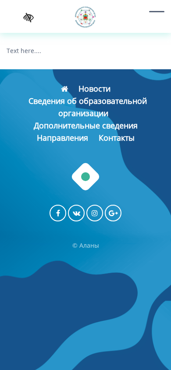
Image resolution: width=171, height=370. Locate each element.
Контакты (117, 137)
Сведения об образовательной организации (87, 107)
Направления (62, 137)
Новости (94, 88)
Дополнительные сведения (86, 125)
